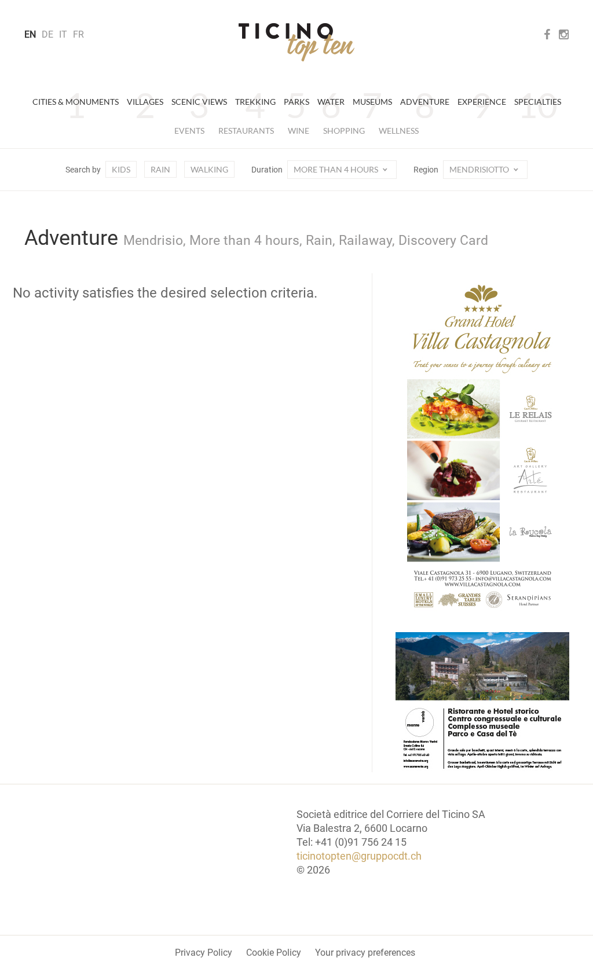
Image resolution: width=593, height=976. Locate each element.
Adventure (424, 102)
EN (30, 34)
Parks (296, 102)
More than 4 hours (337, 169)
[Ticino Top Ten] (296, 42)
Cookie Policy (273, 952)
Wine (298, 130)
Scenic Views (199, 102)
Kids (121, 169)
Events (189, 130)
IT (63, 34)
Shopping (344, 130)
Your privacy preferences (365, 952)
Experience (481, 102)
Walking (209, 169)
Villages (145, 102)
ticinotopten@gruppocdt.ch (359, 856)
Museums (372, 102)
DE (47, 34)
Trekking (255, 102)
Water (331, 102)
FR (78, 34)
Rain (160, 169)
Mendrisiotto (480, 169)
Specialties (537, 102)
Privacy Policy (203, 952)
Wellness (399, 130)
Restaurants (246, 130)
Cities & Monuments (75, 102)
